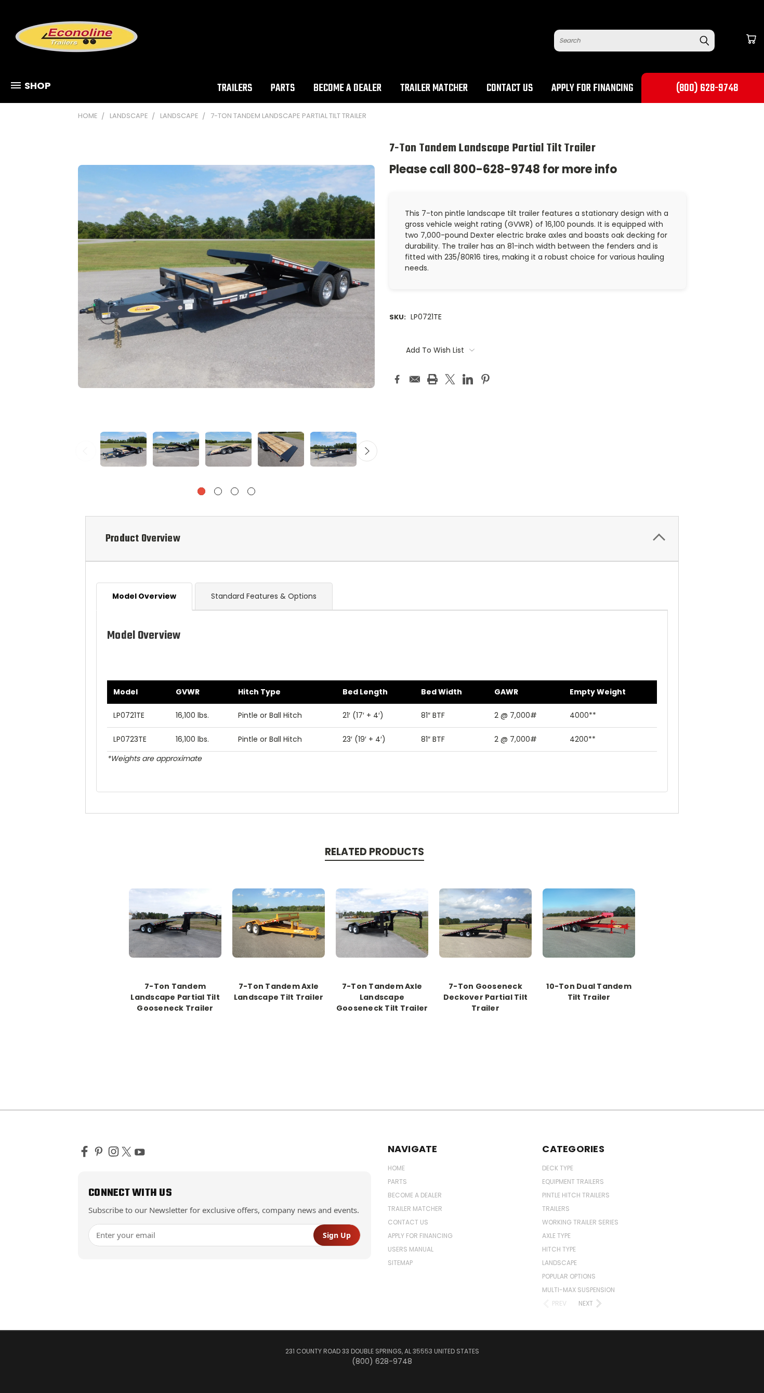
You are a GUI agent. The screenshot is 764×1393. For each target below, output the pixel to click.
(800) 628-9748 (707, 88)
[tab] (382, 538)
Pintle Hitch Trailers (576, 1195)
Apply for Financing (592, 88)
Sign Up (337, 1235)
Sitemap (400, 1262)
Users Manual (410, 1249)
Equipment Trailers (573, 1181)
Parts (283, 88)
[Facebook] (397, 379)
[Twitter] (450, 379)
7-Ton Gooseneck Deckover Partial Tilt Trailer (485, 997)
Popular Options (569, 1276)
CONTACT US (509, 88)
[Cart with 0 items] (751, 39)
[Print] (432, 379)
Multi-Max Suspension (578, 1289)
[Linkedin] (468, 379)
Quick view (175, 921)
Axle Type (556, 1235)
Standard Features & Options (264, 596)
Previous (85, 451)
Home (396, 1168)
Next (367, 451)
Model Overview (144, 596)
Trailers (234, 88)
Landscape (559, 1262)
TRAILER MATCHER (434, 88)
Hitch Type (559, 1249)
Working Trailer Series (580, 1222)
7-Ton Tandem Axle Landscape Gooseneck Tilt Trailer (382, 997)
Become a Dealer (347, 88)
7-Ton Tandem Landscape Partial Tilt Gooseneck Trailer (175, 997)
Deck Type (557, 1168)
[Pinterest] (485, 379)
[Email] (415, 379)
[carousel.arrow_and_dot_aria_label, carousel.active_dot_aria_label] (201, 491)
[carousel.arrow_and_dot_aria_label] (218, 491)
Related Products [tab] (374, 852)
